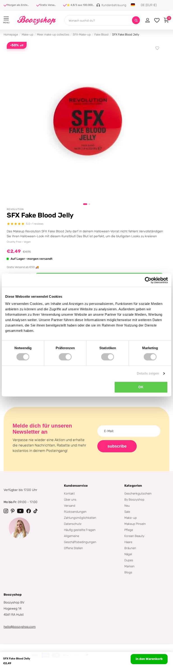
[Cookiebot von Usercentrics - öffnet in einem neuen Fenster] (148, 280)
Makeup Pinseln (135, 524)
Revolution (15, 209)
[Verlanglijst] (157, 48)
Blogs (128, 572)
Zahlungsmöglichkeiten (80, 517)
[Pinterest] (12, 511)
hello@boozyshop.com (20, 627)
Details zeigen (148, 373)
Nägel (128, 554)
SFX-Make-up (82, 34)
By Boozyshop (134, 499)
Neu (127, 505)
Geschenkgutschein (138, 493)
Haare (128, 542)
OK (140, 387)
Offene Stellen (73, 548)
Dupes (128, 560)
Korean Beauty (134, 536)
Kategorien (133, 486)
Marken (129, 566)
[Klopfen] (36, 511)
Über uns (70, 499)
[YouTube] (20, 511)
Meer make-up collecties (53, 34)
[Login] (147, 20)
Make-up (27, 34)
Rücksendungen (75, 511)
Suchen (136, 20)
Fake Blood (101, 34)
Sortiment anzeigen (6, 18)
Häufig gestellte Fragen (80, 530)
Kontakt (69, 493)
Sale (127, 511)
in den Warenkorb (149, 659)
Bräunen (130, 548)
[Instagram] (6, 511)
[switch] (65, 356)
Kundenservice (76, 486)
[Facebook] (28, 511)
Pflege (128, 530)
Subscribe (117, 446)
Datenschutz (73, 524)
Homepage (11, 34)
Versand (69, 505)
